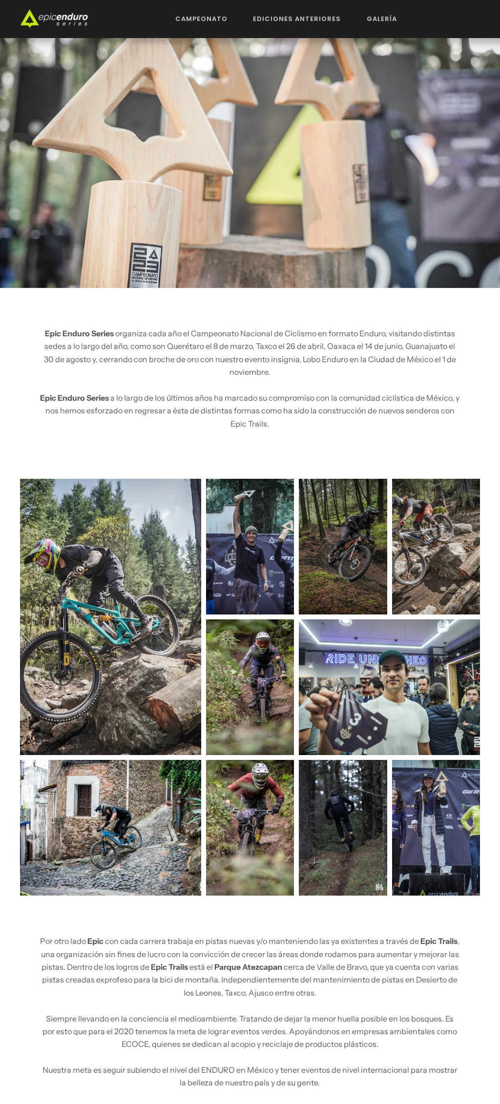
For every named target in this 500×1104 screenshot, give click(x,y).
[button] (202, 19)
